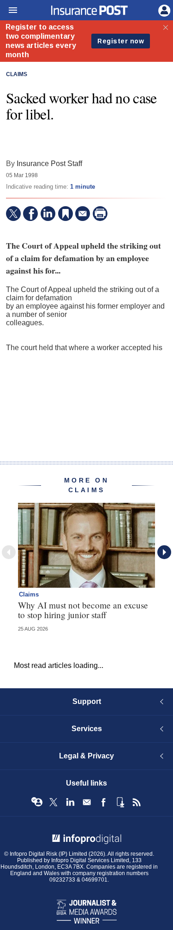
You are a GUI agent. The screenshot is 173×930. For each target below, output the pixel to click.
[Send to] (82, 213)
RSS (136, 802)
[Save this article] (65, 213)
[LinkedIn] (48, 213)
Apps (119, 802)
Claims (16, 74)
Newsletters (86, 802)
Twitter (53, 802)
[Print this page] (100, 213)
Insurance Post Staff (49, 163)
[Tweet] (13, 213)
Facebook (103, 802)
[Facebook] (30, 213)
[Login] (163, 9)
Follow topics (36, 802)
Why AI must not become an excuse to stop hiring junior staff (83, 610)
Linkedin (70, 802)
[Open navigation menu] (9, 10)
